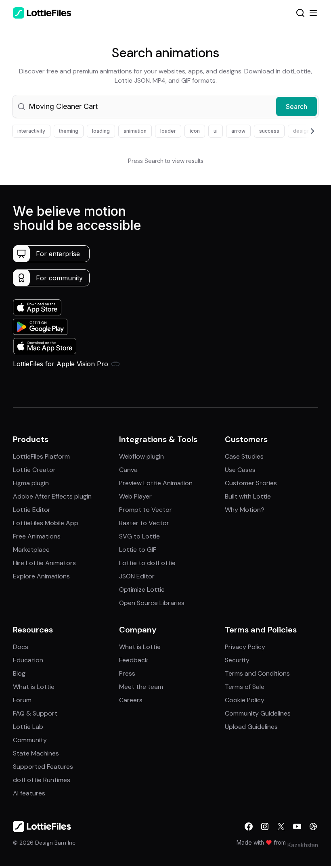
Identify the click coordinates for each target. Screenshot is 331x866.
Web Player (135, 496)
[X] (281, 826)
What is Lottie (33, 686)
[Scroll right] (303, 131)
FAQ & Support (35, 713)
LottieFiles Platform (41, 456)
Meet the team (141, 686)
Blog (19, 673)
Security (237, 660)
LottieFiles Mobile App (45, 523)
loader (168, 131)
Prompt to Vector (145, 509)
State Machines (36, 753)
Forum (22, 700)
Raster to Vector (144, 523)
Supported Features (43, 766)
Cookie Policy (244, 700)
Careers (130, 700)
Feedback (133, 660)
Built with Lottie (248, 496)
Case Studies (244, 456)
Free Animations (37, 536)
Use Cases (240, 469)
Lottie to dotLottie (147, 563)
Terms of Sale (244, 686)
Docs (20, 647)
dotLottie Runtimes (41, 780)
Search (296, 106)
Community (30, 740)
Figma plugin (31, 483)
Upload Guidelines (251, 726)
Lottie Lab (28, 726)
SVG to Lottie (139, 536)
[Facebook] (248, 826)
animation (135, 131)
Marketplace (31, 549)
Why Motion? (244, 509)
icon (195, 131)
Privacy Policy (245, 647)
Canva (128, 469)
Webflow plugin (141, 456)
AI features (29, 793)
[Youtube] (297, 826)
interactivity (31, 131)
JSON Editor (137, 576)
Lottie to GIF (137, 549)
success (269, 131)
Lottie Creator (34, 469)
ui (216, 131)
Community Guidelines (258, 713)
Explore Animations (41, 576)
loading (101, 131)
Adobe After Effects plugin (52, 496)
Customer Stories (251, 483)
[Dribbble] (313, 826)
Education (28, 660)
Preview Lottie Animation (156, 483)
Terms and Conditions (257, 673)
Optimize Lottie (142, 589)
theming (68, 131)
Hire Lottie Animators (44, 563)
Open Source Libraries (151, 603)
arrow (238, 131)
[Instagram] (265, 826)
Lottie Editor (31, 509)
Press (127, 673)
